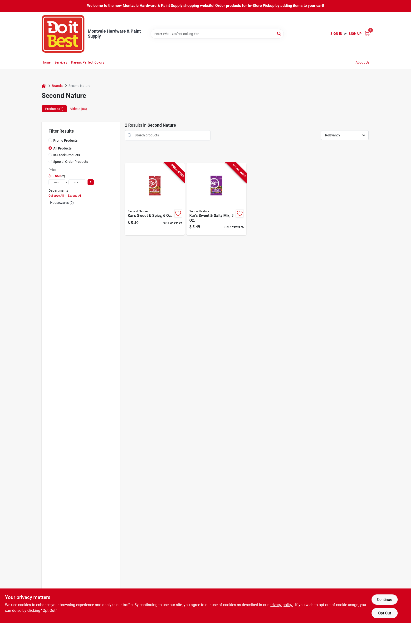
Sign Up (355, 33)
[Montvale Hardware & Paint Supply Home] (63, 34)
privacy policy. (281, 605)
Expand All (75, 195)
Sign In (336, 33)
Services (60, 62)
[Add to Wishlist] (178, 213)
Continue (384, 599)
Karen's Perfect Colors (87, 62)
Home (46, 62)
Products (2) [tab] (54, 109)
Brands (57, 86)
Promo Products (65, 140)
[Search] (279, 33)
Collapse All (56, 195)
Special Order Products (70, 161)
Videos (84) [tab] (78, 109)
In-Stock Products (66, 155)
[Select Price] (91, 182)
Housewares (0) (62, 202)
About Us (363, 62)
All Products (62, 148)
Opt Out (384, 613)
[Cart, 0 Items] (367, 33)
